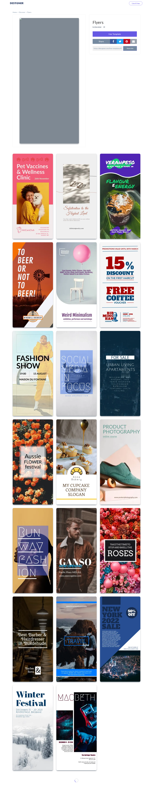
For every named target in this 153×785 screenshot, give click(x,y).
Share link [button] (130, 48)
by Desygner (97, 27)
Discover (22, 12)
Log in (122, 3)
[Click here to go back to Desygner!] (16, 4)
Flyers (29, 12)
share (101, 41)
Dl (104, 27)
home (15, 12)
